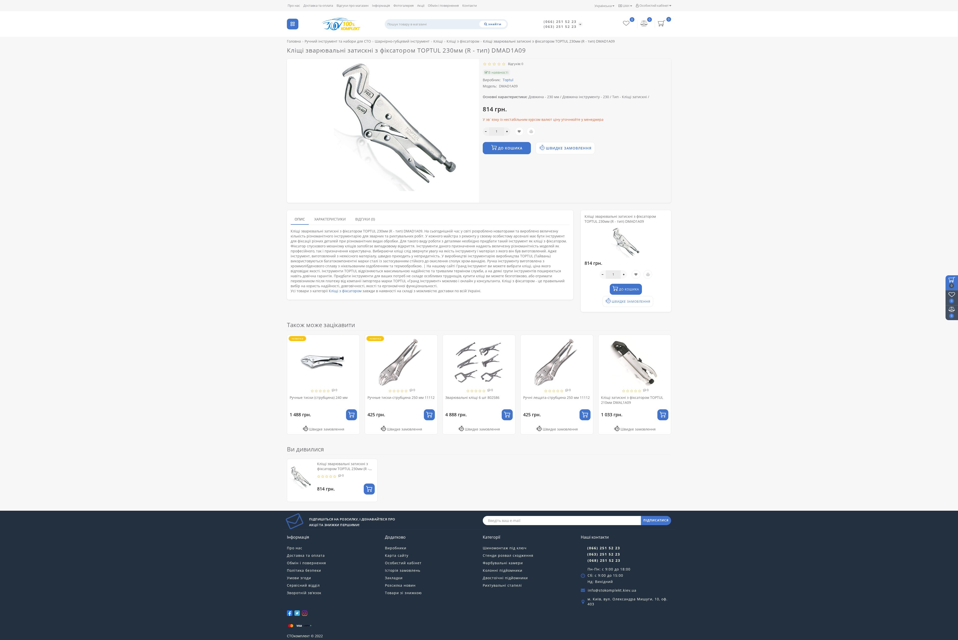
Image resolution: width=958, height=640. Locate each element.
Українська (603, 5)
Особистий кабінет (654, 5)
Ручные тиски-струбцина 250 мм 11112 (401, 397)
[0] (644, 24)
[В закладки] (354, 341)
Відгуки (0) (365, 219)
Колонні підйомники (502, 570)
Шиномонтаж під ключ (505, 548)
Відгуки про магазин (352, 5)
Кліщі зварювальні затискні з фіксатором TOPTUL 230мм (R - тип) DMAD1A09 (343, 468)
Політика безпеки (304, 570)
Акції (420, 5)
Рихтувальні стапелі (502, 585)
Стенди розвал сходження (508, 555)
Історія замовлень (402, 570)
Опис (300, 219)
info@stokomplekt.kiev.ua (612, 590)
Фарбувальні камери (503, 563)
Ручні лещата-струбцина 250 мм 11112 (556, 397)
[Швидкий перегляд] (354, 358)
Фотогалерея (403, 5)
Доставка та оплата (318, 5)
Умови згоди (299, 577)
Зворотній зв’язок (304, 592)
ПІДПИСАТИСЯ (656, 520)
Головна (294, 41)
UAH (626, 5)
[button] (664, 379)
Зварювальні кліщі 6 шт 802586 (472, 397)
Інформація (381, 5)
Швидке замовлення (568, 148)
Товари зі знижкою (403, 592)
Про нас (294, 5)
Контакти (469, 5)
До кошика (509, 148)
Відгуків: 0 (514, 64)
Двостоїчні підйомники (505, 577)
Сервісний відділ (303, 585)
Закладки (394, 577)
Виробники (395, 548)
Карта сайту (396, 555)
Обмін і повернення (443, 5)
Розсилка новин (400, 585)
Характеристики (330, 219)
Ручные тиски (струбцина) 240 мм (319, 397)
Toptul (508, 79)
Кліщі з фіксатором (345, 290)
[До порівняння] (354, 349)
